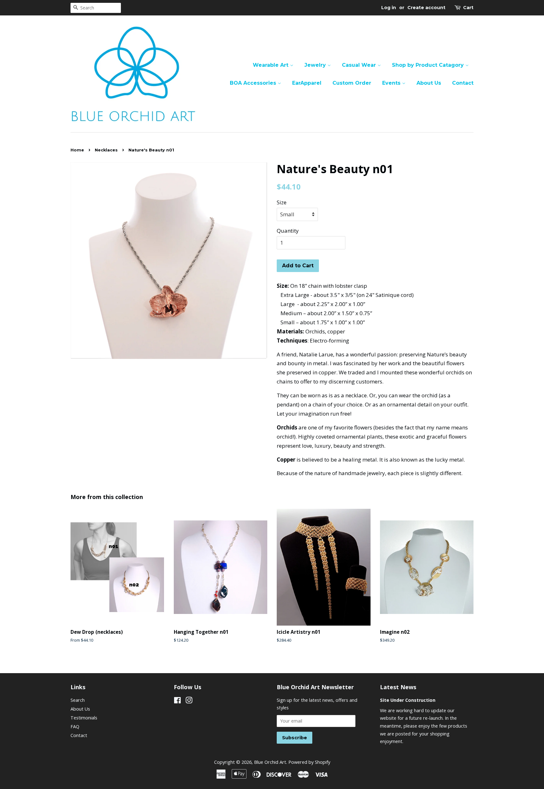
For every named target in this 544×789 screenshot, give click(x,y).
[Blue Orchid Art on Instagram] (188, 701)
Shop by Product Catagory (428, 65)
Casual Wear (359, 65)
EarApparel (306, 83)
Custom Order (351, 83)
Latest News (398, 687)
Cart (468, 7)
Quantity (288, 230)
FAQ (75, 726)
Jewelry (315, 65)
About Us (428, 83)
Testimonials (84, 718)
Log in (388, 7)
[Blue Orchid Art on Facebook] (177, 701)
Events (392, 83)
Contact (462, 83)
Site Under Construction (407, 700)
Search (78, 700)
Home (77, 150)
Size (281, 202)
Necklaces (106, 150)
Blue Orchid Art (270, 762)
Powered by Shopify (309, 762)
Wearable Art (271, 65)
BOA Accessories (254, 83)
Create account (426, 7)
